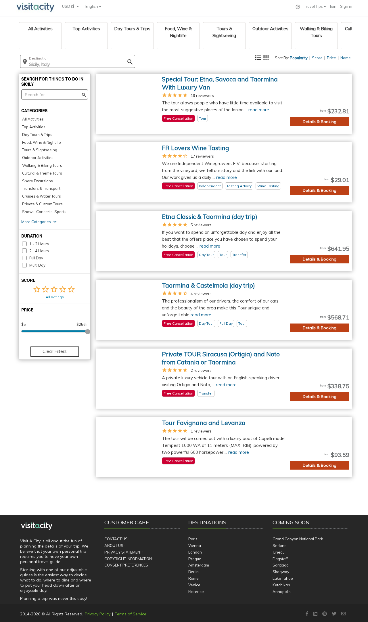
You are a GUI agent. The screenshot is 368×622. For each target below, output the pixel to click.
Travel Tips (314, 6)
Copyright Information (128, 558)
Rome (193, 578)
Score (317, 57)
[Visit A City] (36, 526)
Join (333, 6)
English (92, 6)
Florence (196, 591)
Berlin (193, 571)
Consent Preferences (126, 565)
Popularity (299, 57)
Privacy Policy (97, 614)
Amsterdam (198, 565)
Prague (194, 558)
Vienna (194, 545)
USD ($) (69, 6)
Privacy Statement (123, 552)
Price (331, 57)
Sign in (346, 6)
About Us (113, 545)
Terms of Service (130, 614)
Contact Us (116, 539)
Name (345, 57)
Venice (194, 585)
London (195, 552)
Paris (193, 539)
